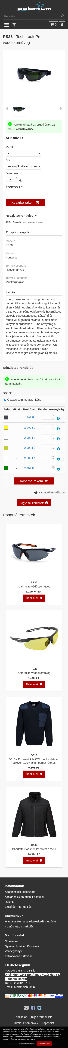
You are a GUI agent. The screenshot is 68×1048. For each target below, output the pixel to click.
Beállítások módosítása (26, 1043)
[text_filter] (14, 24)
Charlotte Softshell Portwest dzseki (34, 849)
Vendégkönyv (13, 951)
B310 (34, 755)
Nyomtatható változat (51, 492)
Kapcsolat (48, 1023)
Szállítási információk (18, 906)
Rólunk (9, 901)
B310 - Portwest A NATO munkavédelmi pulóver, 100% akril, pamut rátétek (34, 760)
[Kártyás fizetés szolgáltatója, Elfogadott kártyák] (34, 996)
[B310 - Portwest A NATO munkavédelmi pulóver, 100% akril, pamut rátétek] (34, 749)
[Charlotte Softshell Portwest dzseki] (34, 839)
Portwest (11, 257)
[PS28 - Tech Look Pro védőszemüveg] (34, 93)
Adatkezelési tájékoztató (20, 892)
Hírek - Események (26, 1023)
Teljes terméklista (42, 1017)
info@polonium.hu (24, 987)
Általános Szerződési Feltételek (24, 897)
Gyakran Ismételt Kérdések (22, 946)
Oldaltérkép (12, 941)
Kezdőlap (21, 1017)
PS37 (34, 582)
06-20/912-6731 (20, 983)
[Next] (61, 109)
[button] (25, 202)
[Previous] (7, 109)
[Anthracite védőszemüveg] (34, 576)
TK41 (34, 845)
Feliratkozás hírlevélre (19, 956)
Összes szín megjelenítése (24, 399)
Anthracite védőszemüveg (34, 586)
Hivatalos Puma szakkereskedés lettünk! (30, 921)
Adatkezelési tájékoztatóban (24, 1034)
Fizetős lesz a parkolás (19, 926)
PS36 (34, 669)
